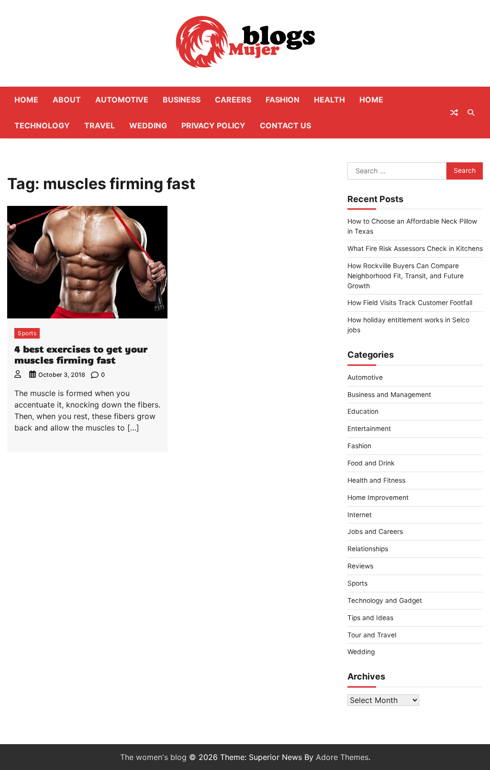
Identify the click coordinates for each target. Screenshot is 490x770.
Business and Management (389, 394)
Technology (42, 125)
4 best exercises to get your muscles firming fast (80, 354)
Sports (27, 333)
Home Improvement (378, 497)
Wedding (148, 125)
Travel (99, 125)
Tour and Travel (371, 635)
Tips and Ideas (370, 618)
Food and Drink (371, 463)
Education (363, 411)
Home (26, 99)
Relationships (367, 549)
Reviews (360, 566)
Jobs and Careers (375, 531)
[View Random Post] (454, 112)
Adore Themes (342, 757)
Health (329, 99)
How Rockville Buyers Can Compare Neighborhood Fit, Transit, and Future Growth (405, 276)
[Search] (471, 112)
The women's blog (153, 757)
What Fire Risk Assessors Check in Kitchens (415, 248)
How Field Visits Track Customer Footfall (409, 302)
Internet (359, 515)
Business (181, 99)
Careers (233, 99)
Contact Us (285, 125)
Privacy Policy (213, 125)
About (67, 99)
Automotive (121, 99)
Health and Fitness (376, 480)
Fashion (283, 99)
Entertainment (369, 428)
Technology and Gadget (384, 600)
